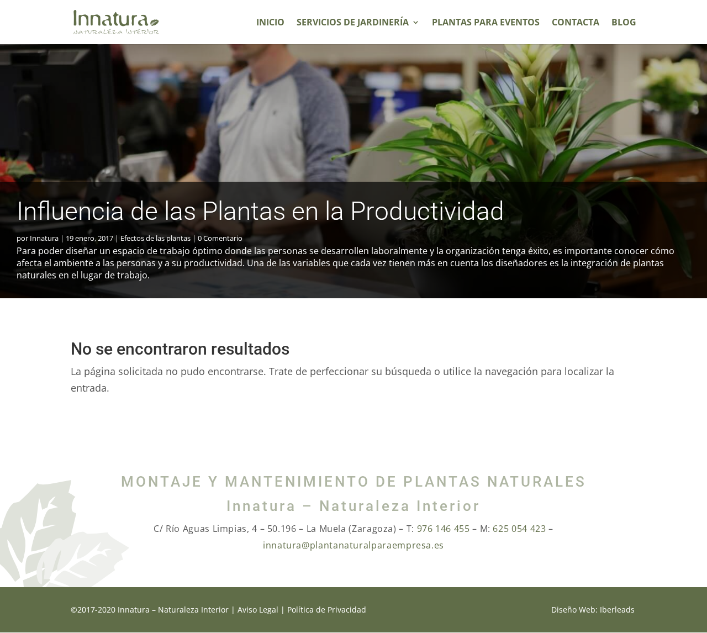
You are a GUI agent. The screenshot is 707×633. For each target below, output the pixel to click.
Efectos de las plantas (155, 238)
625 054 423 (519, 529)
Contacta (575, 23)
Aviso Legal (258, 609)
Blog (623, 23)
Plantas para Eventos (486, 23)
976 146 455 (443, 529)
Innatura (44, 238)
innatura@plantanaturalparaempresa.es (353, 545)
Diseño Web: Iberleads (593, 609)
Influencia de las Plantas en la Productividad (260, 211)
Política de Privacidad (326, 609)
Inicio (270, 23)
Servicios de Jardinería (353, 23)
